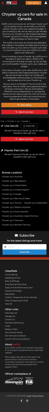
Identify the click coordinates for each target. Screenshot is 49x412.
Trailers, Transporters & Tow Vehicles (21, 297)
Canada (25, 121)
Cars (3, 121)
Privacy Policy (37, 396)
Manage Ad (10, 316)
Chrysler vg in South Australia (15, 211)
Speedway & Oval (12, 278)
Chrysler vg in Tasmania (12, 220)
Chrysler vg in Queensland (35, 203)
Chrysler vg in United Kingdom (15, 190)
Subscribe (30, 126)
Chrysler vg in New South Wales (16, 198)
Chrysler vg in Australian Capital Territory (20, 216)
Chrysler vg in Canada (11, 194)
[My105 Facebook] (21, 401)
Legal (29, 396)
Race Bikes (10, 294)
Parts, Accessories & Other (16, 301)
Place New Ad (11, 313)
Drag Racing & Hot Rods (16, 284)
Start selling (33, 3)
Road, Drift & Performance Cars (19, 287)
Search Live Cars (25, 112)
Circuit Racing (11, 275)
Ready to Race (11, 329)
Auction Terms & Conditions (17, 339)
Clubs (7, 326)
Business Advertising (14, 323)
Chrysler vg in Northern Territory (16, 225)
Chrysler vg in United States (14, 185)
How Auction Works (14, 332)
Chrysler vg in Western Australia (16, 207)
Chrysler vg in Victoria (11, 203)
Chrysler (10, 121)
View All (8, 304)
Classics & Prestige (13, 291)
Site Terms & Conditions (15, 336)
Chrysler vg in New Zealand (14, 181)
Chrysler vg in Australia (12, 177)
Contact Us (10, 319)
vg (18, 121)
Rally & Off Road (12, 281)
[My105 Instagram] (27, 401)
